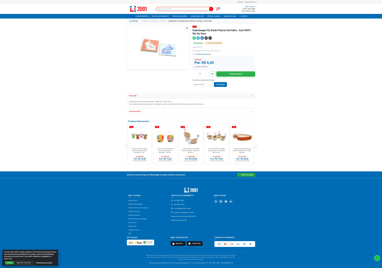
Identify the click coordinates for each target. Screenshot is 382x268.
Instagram (216, 201)
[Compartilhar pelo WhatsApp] (194, 38)
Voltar (135, 21)
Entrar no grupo (247, 175)
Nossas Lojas (132, 226)
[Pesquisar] (211, 9)
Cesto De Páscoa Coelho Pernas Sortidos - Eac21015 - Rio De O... (191, 150)
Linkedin (231, 201)
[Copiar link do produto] (210, 38)
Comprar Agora (235, 74)
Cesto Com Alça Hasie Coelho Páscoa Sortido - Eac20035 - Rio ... (140, 150)
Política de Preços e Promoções (138, 208)
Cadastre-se (252, 2)
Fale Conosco (132, 222)
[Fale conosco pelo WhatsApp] (377, 258)
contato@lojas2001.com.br (182, 208)
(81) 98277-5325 (249, 11)
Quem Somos (132, 200)
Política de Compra (134, 211)
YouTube (226, 201)
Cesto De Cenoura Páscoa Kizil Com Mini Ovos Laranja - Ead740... (242, 150)
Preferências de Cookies (44, 263)
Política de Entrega (134, 215)
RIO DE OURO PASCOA (204, 54)
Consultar (221, 84)
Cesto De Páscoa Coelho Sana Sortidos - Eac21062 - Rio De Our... (217, 150)
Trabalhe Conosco (134, 230)
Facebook (221, 201)
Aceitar (9, 263)
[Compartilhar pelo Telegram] (198, 38)
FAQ (129, 233)
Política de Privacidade (135, 204)
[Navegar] (127, 145)
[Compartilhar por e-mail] (206, 38)
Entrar (241, 2)
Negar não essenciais (24, 263)
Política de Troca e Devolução (137, 219)
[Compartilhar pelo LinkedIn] (202, 38)
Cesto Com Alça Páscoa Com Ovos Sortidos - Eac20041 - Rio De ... (165, 150)
